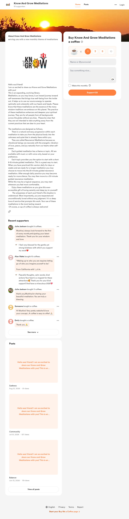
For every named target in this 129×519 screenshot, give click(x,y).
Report (80, 507)
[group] (33, 369)
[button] (78, 5)
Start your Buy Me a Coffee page (63, 511)
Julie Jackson (21, 226)
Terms (71, 507)
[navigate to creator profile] (8, 5)
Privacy (61, 507)
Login (122, 5)
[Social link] (9, 211)
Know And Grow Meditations (31, 3)
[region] (92, 66)
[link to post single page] (33, 369)
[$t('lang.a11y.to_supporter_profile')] (16, 244)
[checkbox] (78, 85)
